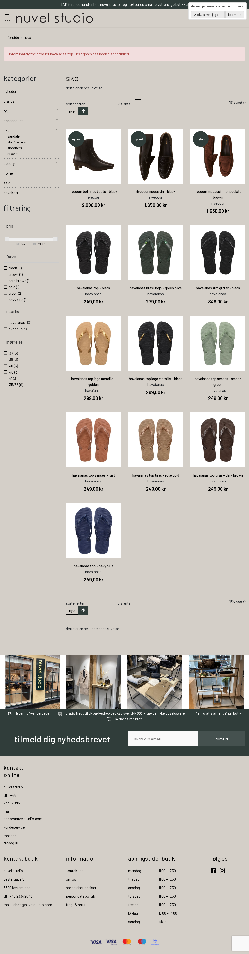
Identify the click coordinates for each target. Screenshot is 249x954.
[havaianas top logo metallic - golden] (93, 343)
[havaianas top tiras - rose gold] (155, 439)
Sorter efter (75, 103)
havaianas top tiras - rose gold (155, 475)
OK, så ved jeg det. (209, 15)
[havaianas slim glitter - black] (217, 252)
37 (13, 353)
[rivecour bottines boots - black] (93, 156)
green (15, 293)
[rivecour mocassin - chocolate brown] (217, 156)
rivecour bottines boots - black (93, 191)
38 (13, 359)
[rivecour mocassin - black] (155, 156)
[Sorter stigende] (83, 111)
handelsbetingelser (81, 887)
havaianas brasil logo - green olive (156, 288)
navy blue (18, 299)
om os (71, 879)
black (15, 268)
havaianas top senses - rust (93, 475)
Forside (13, 37)
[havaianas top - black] (93, 252)
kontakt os (75, 870)
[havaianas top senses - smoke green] (217, 343)
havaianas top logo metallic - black (155, 378)
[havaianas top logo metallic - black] (155, 343)
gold (14, 287)
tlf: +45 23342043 (18, 896)
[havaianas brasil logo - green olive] (155, 252)
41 (13, 378)
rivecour (18, 328)
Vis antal (124, 103)
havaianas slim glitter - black (218, 288)
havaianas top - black (93, 288)
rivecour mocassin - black (155, 191)
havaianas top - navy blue (93, 566)
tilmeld (221, 738)
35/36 (16, 384)
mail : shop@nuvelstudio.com (28, 904)
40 (13, 372)
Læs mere (234, 15)
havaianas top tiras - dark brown (218, 475)
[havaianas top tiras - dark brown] (217, 439)
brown (16, 274)
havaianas (20, 322)
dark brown (19, 280)
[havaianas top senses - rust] (93, 439)
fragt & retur (76, 904)
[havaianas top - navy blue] (93, 530)
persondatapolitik (80, 896)
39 (13, 365)
